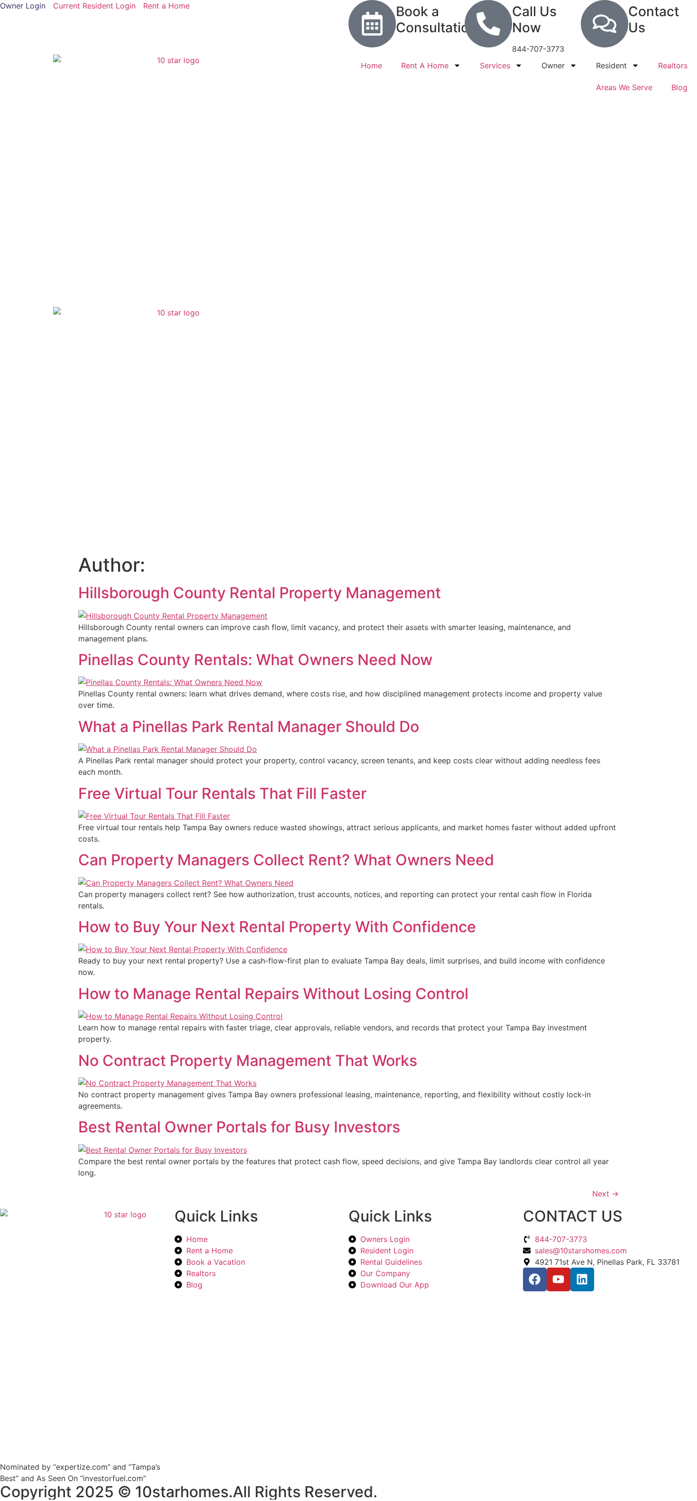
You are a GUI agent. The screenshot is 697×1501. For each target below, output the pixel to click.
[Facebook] (535, 1279)
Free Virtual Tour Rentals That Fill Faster (222, 793)
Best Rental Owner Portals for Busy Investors (239, 1127)
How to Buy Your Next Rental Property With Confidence (277, 926)
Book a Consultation (436, 19)
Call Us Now (534, 19)
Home (371, 65)
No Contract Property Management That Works (247, 1060)
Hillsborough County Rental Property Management (259, 593)
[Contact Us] (604, 23)
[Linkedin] (582, 1279)
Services (495, 65)
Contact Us (653, 19)
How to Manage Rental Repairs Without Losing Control (273, 993)
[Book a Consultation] (372, 23)
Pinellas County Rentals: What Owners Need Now (255, 659)
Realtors (673, 65)
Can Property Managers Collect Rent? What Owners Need (286, 860)
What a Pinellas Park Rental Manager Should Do (248, 726)
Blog (679, 87)
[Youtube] (558, 1279)
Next (605, 1193)
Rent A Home (425, 65)
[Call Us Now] (488, 23)
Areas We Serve (624, 87)
